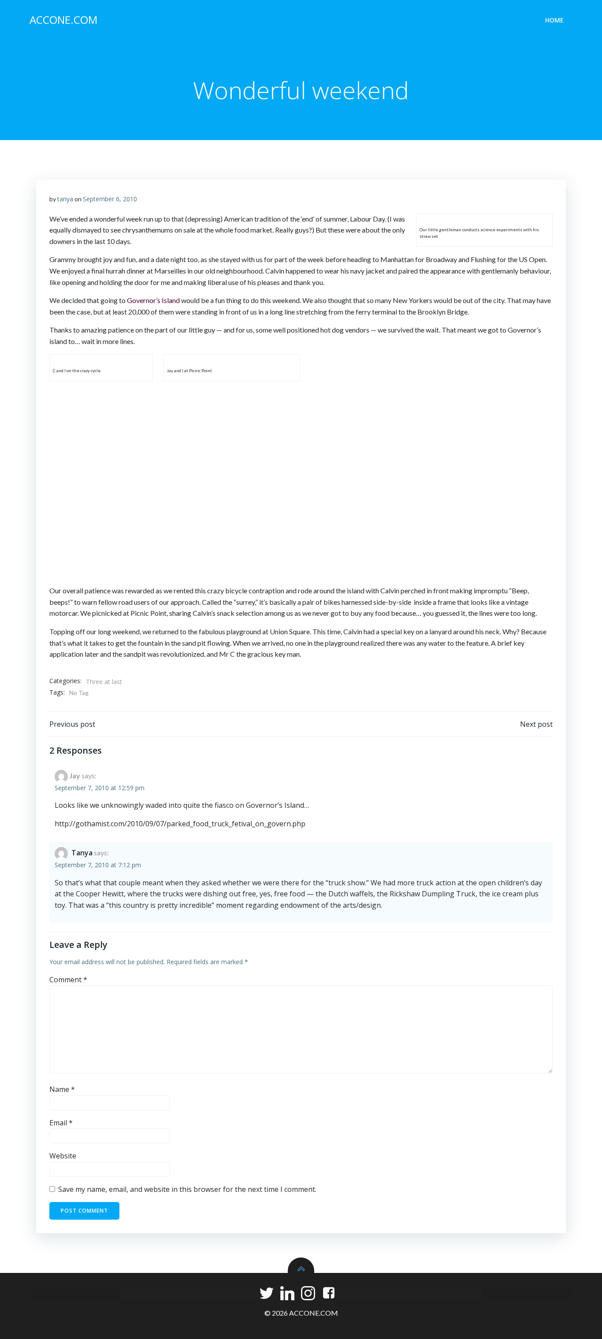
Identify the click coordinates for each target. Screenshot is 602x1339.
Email (61, 1123)
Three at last (104, 681)
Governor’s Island (153, 300)
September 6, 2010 (110, 199)
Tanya (82, 853)
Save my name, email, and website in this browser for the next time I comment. (187, 1189)
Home (554, 20)
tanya (65, 199)
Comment (68, 979)
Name (62, 1089)
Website (62, 1156)
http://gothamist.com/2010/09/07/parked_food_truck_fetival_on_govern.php (180, 824)
